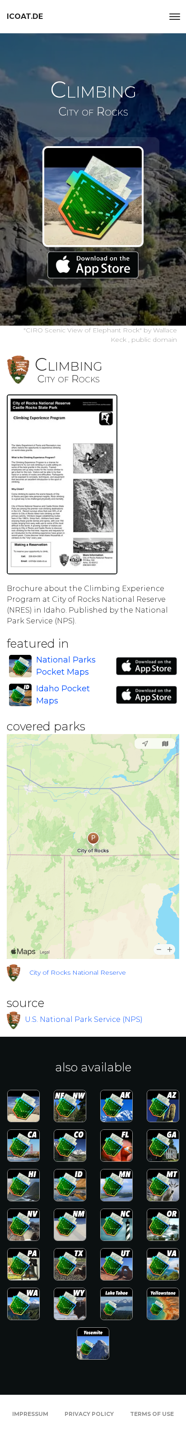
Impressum (30, 1414)
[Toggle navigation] (174, 16)
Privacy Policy (89, 1414)
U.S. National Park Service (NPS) (84, 1019)
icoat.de (25, 16)
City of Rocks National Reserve (77, 972)
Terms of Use (152, 1414)
